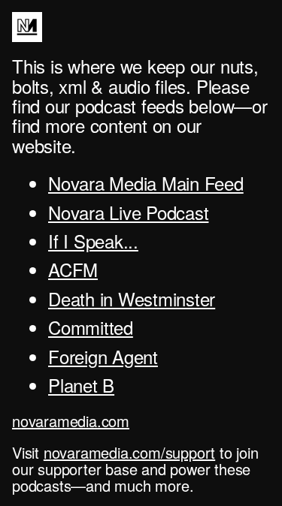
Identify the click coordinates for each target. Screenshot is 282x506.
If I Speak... (93, 240)
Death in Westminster (131, 298)
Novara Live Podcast (128, 212)
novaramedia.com (70, 421)
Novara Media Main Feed (146, 183)
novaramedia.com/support (129, 452)
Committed (90, 327)
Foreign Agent (103, 356)
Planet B (81, 385)
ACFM (73, 269)
